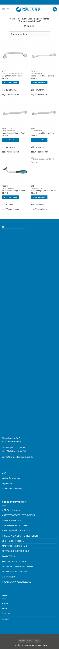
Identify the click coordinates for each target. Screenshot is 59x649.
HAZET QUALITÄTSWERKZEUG (16, 530)
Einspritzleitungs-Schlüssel (12, 76)
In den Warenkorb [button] (10, 82)
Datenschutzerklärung (12, 488)
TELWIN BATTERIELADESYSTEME (17, 566)
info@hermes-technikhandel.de (18, 457)
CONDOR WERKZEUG (12, 520)
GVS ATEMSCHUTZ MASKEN (15, 525)
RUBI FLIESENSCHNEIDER (14, 561)
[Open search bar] (8, 9)
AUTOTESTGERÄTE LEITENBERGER (18, 515)
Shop (12, 19)
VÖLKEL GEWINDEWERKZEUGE (16, 582)
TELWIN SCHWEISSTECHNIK (15, 571)
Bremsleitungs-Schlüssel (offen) (43, 191)
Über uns (6, 613)
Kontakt (5, 619)
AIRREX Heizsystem (11, 510)
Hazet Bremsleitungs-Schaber (13, 191)
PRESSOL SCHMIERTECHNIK (15, 551)
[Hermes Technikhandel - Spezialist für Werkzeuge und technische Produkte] (29, 9)
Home (5, 603)
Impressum (7, 483)
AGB (4, 473)
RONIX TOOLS (8, 556)
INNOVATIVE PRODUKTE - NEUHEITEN (20, 536)
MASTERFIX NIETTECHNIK (14, 546)
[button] (3, 9)
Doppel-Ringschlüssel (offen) (42, 76)
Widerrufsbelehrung (11, 478)
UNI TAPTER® (8, 577)
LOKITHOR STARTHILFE (13, 541)
